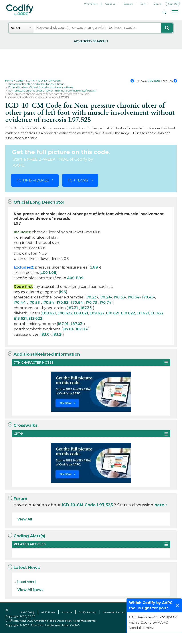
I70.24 (105, 297)
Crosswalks (26, 425)
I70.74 (105, 302)
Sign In (158, 3)
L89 (94, 267)
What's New (91, 3)
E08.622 (64, 313)
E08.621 (49, 313)
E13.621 (20, 318)
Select (15, 28)
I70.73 (91, 302)
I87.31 (73, 308)
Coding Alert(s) (29, 536)
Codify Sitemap (87, 612)
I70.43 (148, 297)
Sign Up (172, 3)
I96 (63, 292)
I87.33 (86, 308)
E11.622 (157, 313)
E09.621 (81, 313)
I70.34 (133, 297)
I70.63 (62, 302)
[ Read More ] (26, 581)
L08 (52, 273)
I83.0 (44, 334)
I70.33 (119, 297)
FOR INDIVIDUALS (32, 180)
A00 (71, 278)
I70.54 (48, 302)
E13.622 (35, 318)
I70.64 (77, 302)
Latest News (27, 567)
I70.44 (20, 302)
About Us (110, 3)
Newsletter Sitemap (114, 612)
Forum (20, 498)
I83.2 (56, 334)
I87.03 (76, 324)
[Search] (163, 12)
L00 (44, 273)
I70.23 (91, 297)
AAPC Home (48, 612)
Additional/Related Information (47, 354)
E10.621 (112, 313)
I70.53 (34, 302)
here (159, 505)
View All (24, 519)
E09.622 (97, 313)
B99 (79, 278)
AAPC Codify (27, 612)
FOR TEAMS (77, 180)
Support (128, 3)
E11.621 (142, 313)
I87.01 (63, 324)
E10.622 (128, 313)
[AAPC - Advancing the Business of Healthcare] (19, 10)
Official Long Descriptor (39, 202)
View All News (30, 590)
